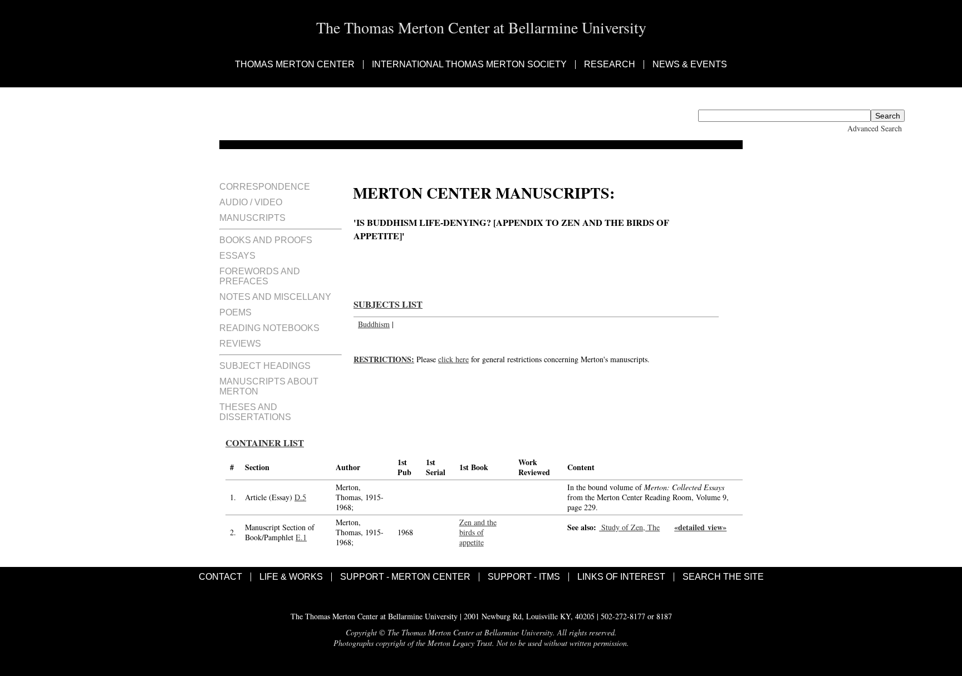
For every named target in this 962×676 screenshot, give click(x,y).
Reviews (240, 343)
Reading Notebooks (269, 328)
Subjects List (388, 304)
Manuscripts (252, 218)
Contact (220, 577)
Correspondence (264, 186)
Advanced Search (874, 128)
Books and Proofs (265, 240)
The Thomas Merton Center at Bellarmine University (481, 27)
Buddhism (374, 324)
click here (453, 359)
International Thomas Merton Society (469, 64)
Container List (264, 443)
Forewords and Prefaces (259, 276)
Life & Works (291, 577)
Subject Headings (265, 366)
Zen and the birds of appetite (478, 532)
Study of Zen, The (629, 527)
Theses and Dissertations (255, 412)
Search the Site (723, 577)
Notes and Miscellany (275, 297)
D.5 (300, 497)
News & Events (689, 64)
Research (609, 64)
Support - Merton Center (405, 577)
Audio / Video (250, 202)
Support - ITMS (524, 577)
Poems (235, 312)
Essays (237, 255)
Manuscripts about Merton (268, 386)
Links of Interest (621, 577)
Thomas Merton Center (295, 64)
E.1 (301, 537)
